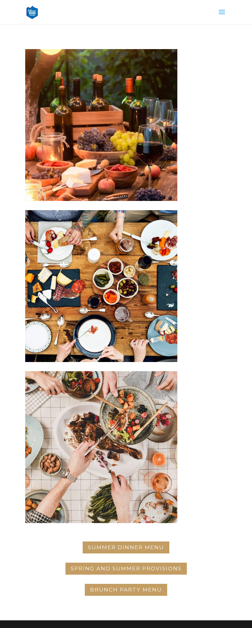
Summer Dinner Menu (126, 547)
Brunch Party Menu (126, 590)
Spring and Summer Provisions (126, 568)
